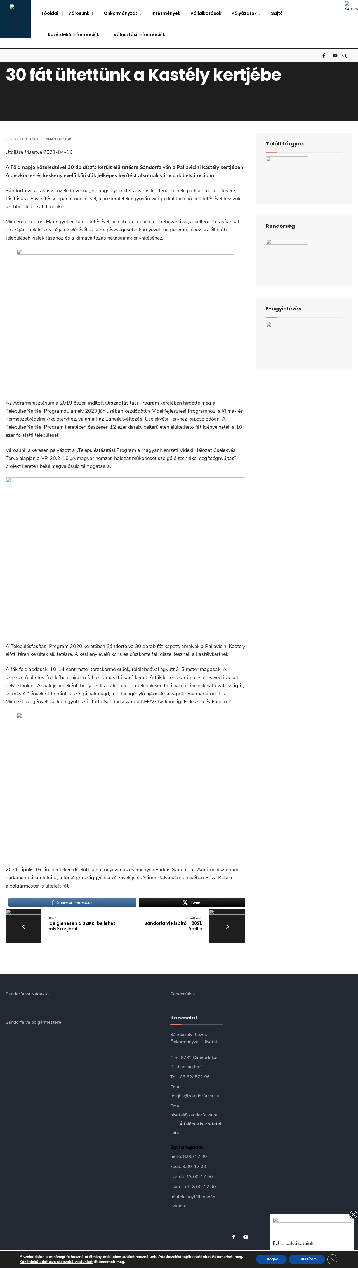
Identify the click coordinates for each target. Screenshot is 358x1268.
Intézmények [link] (166, 13)
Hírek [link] (34, 138)
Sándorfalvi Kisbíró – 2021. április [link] (173, 924)
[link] (351, 6)
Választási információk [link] (139, 35)
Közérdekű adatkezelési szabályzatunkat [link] (56, 1261)
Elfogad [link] (271, 1259)
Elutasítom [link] (307, 1259)
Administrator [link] (58, 138)
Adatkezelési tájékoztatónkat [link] (184, 1256)
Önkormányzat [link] (120, 13)
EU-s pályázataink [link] (293, 1243)
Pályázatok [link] (244, 13)
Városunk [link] (79, 13)
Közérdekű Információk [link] (73, 35)
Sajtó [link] (277, 13)
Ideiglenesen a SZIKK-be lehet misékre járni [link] (81, 924)
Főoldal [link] (50, 13)
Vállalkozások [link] (206, 13)
